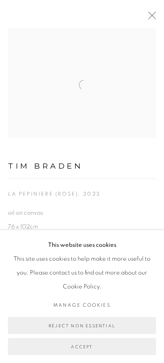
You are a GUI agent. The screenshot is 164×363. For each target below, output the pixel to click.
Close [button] (150, 18)
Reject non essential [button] (82, 326)
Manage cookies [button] (82, 305)
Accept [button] (82, 347)
